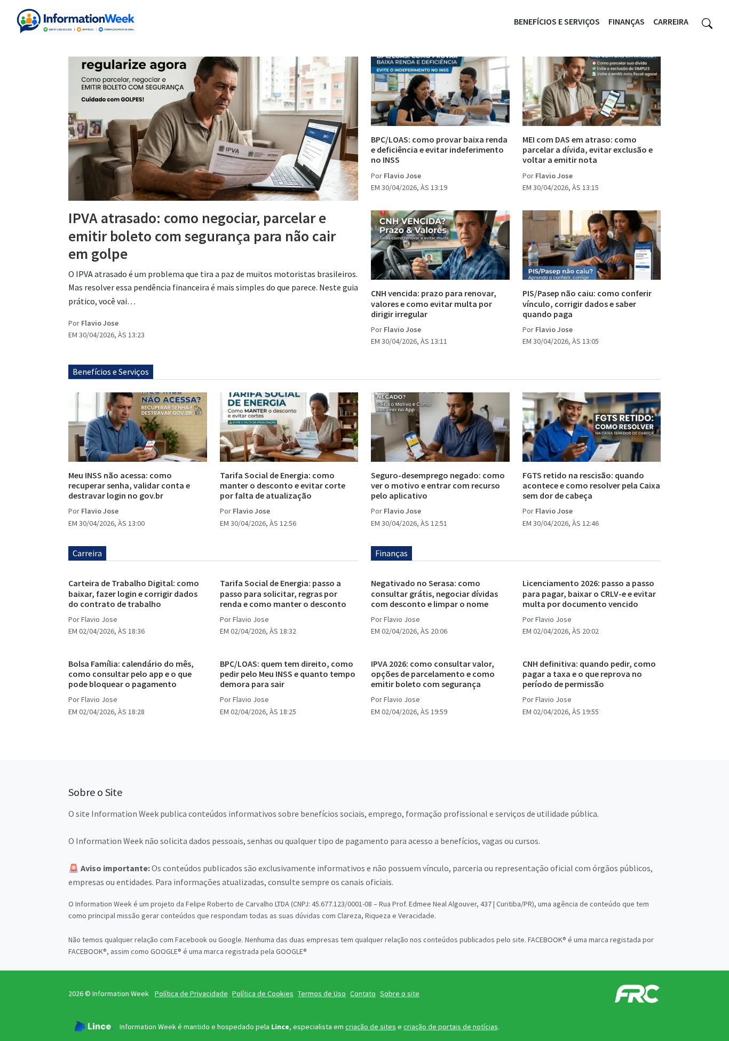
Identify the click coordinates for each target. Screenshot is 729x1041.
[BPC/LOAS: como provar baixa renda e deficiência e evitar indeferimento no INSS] (440, 91)
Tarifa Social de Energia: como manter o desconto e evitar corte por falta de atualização (282, 485)
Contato (363, 993)
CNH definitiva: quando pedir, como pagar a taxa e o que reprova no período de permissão (589, 673)
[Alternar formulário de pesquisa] (707, 22)
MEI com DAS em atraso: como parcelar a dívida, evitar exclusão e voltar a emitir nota (587, 149)
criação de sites (370, 1026)
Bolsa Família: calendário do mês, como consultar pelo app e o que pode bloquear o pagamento (131, 673)
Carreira (670, 21)
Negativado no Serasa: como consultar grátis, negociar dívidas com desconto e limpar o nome (434, 593)
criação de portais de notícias (450, 1026)
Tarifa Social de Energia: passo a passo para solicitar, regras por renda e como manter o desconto (283, 593)
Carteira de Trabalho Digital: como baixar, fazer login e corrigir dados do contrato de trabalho (133, 593)
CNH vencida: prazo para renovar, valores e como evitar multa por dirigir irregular (433, 303)
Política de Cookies (263, 993)
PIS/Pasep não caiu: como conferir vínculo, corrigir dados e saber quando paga (587, 303)
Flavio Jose (99, 323)
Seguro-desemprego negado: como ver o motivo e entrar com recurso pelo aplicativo (438, 485)
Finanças (626, 21)
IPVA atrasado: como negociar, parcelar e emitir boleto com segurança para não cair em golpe (202, 235)
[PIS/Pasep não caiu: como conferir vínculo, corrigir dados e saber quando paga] (591, 245)
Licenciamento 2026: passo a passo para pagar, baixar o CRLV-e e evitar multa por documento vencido (589, 593)
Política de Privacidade (191, 993)
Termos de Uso (322, 993)
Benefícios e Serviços (557, 21)
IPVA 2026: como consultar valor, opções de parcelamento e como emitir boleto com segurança (433, 673)
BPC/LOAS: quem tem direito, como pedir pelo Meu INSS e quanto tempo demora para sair (287, 673)
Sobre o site (399, 993)
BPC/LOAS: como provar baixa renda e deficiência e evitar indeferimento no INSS (439, 149)
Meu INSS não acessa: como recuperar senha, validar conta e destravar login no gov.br (129, 485)
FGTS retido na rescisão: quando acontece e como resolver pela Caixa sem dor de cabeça (591, 485)
